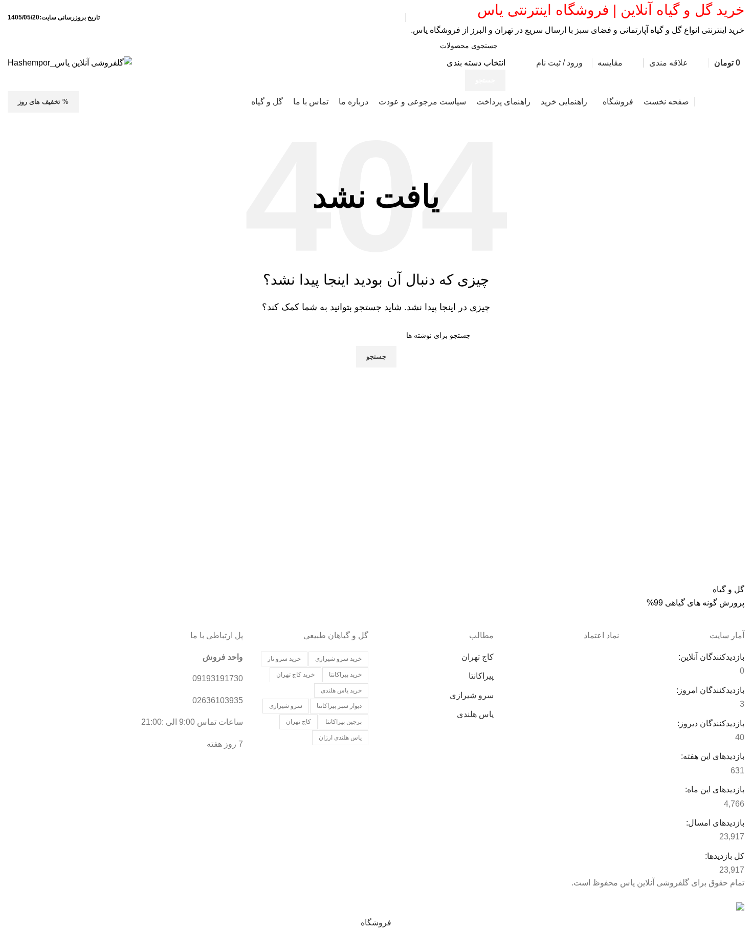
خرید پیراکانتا (345, 674)
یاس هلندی (475, 714)
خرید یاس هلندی (341, 690)
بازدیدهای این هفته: (711, 756)
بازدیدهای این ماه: (713, 789)
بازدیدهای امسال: (714, 822)
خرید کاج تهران (295, 674)
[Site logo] (70, 62)
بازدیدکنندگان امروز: (709, 690)
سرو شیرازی (472, 695)
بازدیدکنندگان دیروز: (709, 723)
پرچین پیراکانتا (343, 721)
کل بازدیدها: (723, 856)
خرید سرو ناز (284, 658)
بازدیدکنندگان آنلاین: (710, 657)
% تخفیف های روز (43, 101)
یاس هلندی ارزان (340, 737)
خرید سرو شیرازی (338, 658)
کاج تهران (477, 657)
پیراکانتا (481, 676)
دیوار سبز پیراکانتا (339, 705)
